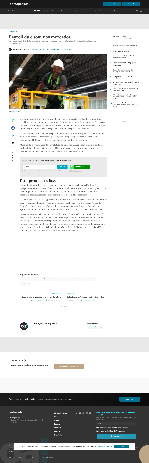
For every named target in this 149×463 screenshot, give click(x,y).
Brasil (63, 11)
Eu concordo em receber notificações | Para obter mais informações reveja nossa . (41, 171)
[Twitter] (76, 413)
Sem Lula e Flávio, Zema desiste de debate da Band (125, 90)
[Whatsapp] (83, 413)
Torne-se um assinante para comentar (30, 365)
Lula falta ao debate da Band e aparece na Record (123, 57)
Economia (81, 11)
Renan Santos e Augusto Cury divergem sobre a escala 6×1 (123, 71)
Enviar (62, 166)
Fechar (121, 446)
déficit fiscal (48, 279)
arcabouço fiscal (29, 279)
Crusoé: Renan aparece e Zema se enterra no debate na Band (125, 46)
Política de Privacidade (75, 171)
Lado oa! (90, 11)
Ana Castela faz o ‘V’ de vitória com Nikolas (125, 78)
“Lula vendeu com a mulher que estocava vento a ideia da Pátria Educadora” (124, 64)
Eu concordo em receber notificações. (113, 428)
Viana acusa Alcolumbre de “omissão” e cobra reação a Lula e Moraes (124, 105)
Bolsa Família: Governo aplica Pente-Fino (79, 291)
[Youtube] (80, 413)
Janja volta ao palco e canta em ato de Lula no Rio (125, 84)
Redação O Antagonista (21, 49)
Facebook (13, 128)
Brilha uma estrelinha (120, 52)
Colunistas (101, 11)
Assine (111, 4)
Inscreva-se (79, 166)
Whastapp (13, 120)
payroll (91, 279)
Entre (130, 4)
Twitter (13, 143)
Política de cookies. (104, 446)
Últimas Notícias (52, 11)
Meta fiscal (76, 279)
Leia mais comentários (68, 366)
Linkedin (13, 135)
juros (62, 279)
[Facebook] (90, 413)
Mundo (71, 11)
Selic (25, 284)
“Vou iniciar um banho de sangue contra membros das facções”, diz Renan (125, 97)
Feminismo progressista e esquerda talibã (35, 291)
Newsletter (112, 11)
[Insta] (87, 413)
